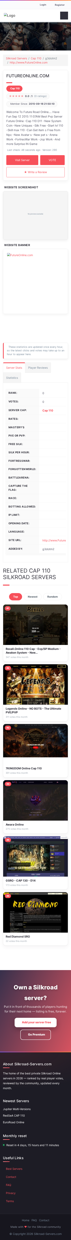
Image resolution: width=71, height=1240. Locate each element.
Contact (11, 1176)
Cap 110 (36, 58)
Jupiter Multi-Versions (17, 1109)
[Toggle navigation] (64, 16)
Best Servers (14, 1168)
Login (43, 4)
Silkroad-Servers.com (48, 1233)
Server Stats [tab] (14, 367)
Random (52, 596)
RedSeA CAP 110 (14, 1115)
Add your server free (36, 1022)
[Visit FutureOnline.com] (35, 215)
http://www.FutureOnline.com (29, 62)
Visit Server (22, 160)
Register (60, 4)
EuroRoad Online (13, 1122)
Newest (32, 596)
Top (15, 596)
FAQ (8, 1185)
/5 (28, 96)
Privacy (11, 1193)
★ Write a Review (35, 172)
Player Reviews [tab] (38, 367)
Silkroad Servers (16, 58)
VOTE (52, 160)
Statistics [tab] (12, 377)
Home (25, 1220)
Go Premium (36, 1034)
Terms (10, 1201)
